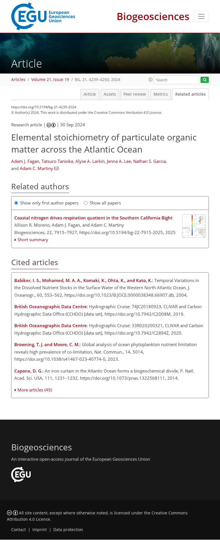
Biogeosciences (153, 16)
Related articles (190, 94)
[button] (151, 79)
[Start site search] (205, 80)
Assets (110, 94)
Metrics (161, 94)
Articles (18, 79)
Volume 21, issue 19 (50, 79)
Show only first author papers (49, 203)
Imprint (39, 529)
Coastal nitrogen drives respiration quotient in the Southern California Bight (93, 218)
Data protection (68, 529)
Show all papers (105, 203)
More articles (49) (34, 390)
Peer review (134, 94)
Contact (18, 529)
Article (90, 94)
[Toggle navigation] (201, 16)
